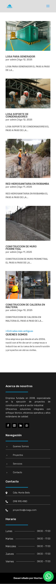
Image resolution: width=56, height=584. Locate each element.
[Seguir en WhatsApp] (26, 425)
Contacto (17, 472)
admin (13, 59)
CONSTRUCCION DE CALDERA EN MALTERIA (25, 306)
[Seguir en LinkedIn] (20, 425)
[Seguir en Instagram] (14, 425)
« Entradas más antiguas (19, 331)
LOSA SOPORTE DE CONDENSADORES (17, 115)
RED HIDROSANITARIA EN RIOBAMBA (27, 183)
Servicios (17, 463)
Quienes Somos (21, 446)
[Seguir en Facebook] (8, 425)
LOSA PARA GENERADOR (20, 56)
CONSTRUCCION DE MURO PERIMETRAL (21, 247)
